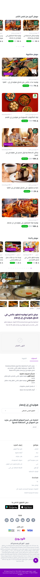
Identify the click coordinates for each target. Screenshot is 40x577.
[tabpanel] (31, 34)
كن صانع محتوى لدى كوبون (14, 464)
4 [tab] (16, 46)
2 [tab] (21, 46)
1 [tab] (23, 46)
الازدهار (34, 427)
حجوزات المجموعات (16, 460)
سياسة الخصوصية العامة (31, 492)
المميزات (34, 358)
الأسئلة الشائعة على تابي (15, 467)
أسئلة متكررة (18, 452)
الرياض (38, 308)
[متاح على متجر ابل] (26, 506)
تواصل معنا (35, 485)
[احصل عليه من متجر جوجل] (11, 506)
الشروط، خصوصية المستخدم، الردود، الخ (27, 489)
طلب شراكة (19, 456)
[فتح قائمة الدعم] (35, 560)
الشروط (24, 358)
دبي (37, 464)
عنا (37, 481)
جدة (37, 452)
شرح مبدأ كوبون (17, 449)
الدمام (36, 456)
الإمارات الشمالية (33, 471)
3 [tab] (19, 46)
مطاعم (32, 308)
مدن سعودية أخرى (33, 460)
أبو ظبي (36, 467)
